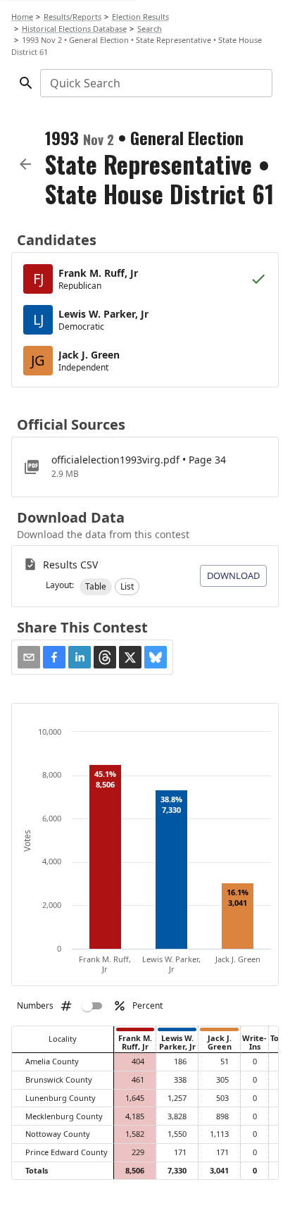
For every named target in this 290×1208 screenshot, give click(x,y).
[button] (96, 586)
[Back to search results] (25, 164)
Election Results (140, 16)
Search (149, 28)
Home (22, 16)
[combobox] (155, 83)
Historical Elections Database (74, 28)
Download (233, 575)
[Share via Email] (29, 657)
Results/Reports (72, 16)
